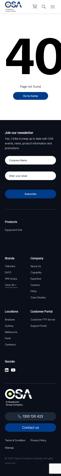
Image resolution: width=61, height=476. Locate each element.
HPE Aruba (11, 278)
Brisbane (10, 319)
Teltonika (10, 266)
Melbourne (11, 332)
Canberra (10, 344)
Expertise (35, 278)
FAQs (33, 291)
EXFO (8, 272)
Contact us (30, 428)
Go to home (30, 96)
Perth (8, 338)
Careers (35, 285)
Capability (36, 272)
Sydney (9, 325)
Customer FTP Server (42, 319)
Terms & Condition (15, 440)
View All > (10, 285)
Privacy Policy (38, 440)
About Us (35, 266)
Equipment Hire (13, 229)
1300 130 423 (33, 416)
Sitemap (9, 447)
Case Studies (38, 297)
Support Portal (38, 325)
